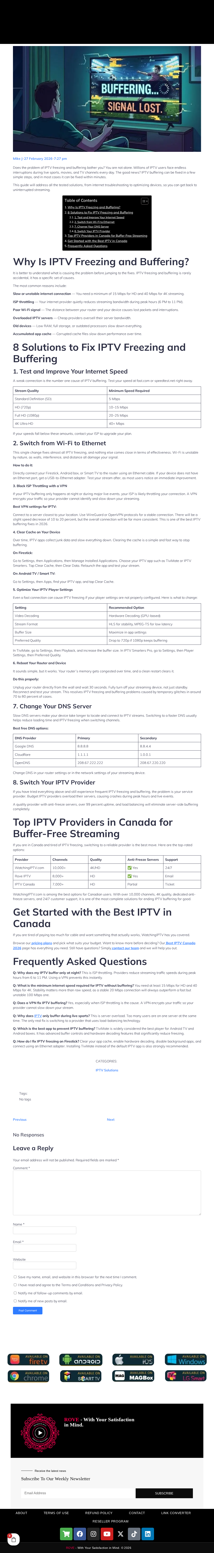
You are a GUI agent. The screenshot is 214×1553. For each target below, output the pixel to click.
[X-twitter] (120, 1534)
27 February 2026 (38, 158)
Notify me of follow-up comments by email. (50, 1293)
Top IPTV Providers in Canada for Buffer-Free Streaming (107, 236)
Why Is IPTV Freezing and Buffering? (94, 207)
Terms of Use (56, 1513)
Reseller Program (111, 1521)
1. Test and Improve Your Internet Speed (99, 217)
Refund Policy (99, 1513)
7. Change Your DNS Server (91, 226)
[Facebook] (80, 1534)
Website (19, 1259)
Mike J (18, 158)
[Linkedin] (147, 1534)
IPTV (38, 1016)
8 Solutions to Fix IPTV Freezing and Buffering (100, 212)
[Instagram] (93, 1534)
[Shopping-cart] (66, 1534)
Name (18, 1224)
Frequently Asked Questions (87, 246)
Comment (21, 1168)
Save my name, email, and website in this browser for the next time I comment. (77, 1277)
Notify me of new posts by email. (42, 1301)
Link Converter (176, 1513)
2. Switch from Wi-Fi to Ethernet (94, 222)
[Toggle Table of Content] (142, 201)
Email (18, 1242)
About (21, 1513)
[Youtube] (107, 1534)
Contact (137, 1513)
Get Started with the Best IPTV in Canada (97, 241)
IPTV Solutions (107, 1070)
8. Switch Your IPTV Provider (92, 231)
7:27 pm (60, 158)
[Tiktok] (134, 1534)
